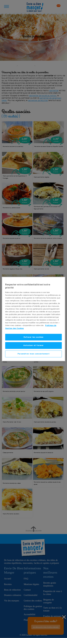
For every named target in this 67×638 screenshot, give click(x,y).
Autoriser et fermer (33, 345)
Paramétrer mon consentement (33, 354)
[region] (33, 319)
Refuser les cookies (33, 337)
